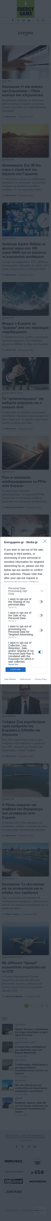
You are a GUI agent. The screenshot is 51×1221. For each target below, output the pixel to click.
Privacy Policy (41, 679)
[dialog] (25, 610)
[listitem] (25, 591)
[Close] (45, 542)
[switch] (40, 601)
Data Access (25, 679)
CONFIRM (15, 670)
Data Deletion (10, 679)
